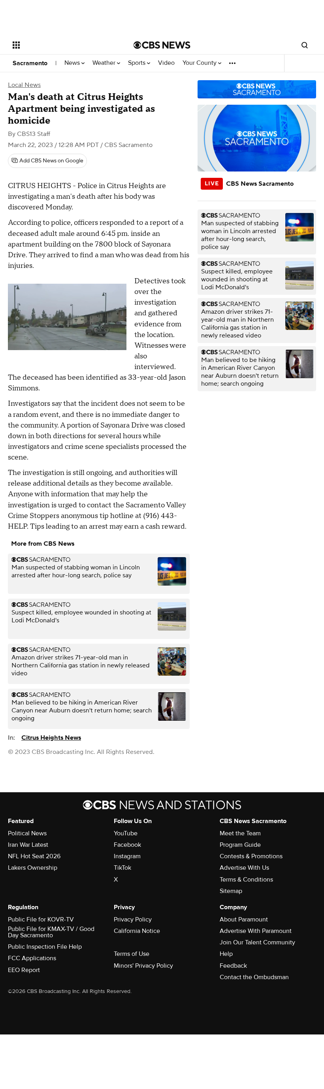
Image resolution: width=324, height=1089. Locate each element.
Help (226, 954)
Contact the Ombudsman (254, 977)
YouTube (126, 833)
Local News (24, 85)
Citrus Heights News (51, 738)
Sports (137, 63)
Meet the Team (240, 833)
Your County (200, 63)
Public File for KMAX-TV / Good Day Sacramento (51, 932)
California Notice (137, 931)
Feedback (233, 966)
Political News (27, 833)
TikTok (122, 868)
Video (166, 63)
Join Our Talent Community (257, 942)
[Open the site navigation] (62, 45)
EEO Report (24, 970)
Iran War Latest (28, 845)
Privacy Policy (133, 919)
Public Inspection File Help (45, 947)
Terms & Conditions (246, 879)
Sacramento (30, 63)
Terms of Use (131, 954)
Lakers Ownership (32, 868)
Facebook (127, 845)
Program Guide (240, 845)
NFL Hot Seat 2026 (34, 856)
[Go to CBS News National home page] (162, 45)
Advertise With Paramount (256, 931)
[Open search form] (304, 45)
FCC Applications (32, 958)
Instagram (127, 856)
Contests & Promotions (251, 856)
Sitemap (231, 891)
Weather (104, 63)
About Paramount (244, 919)
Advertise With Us (244, 868)
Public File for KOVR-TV (41, 919)
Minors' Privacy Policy (143, 966)
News (72, 63)
